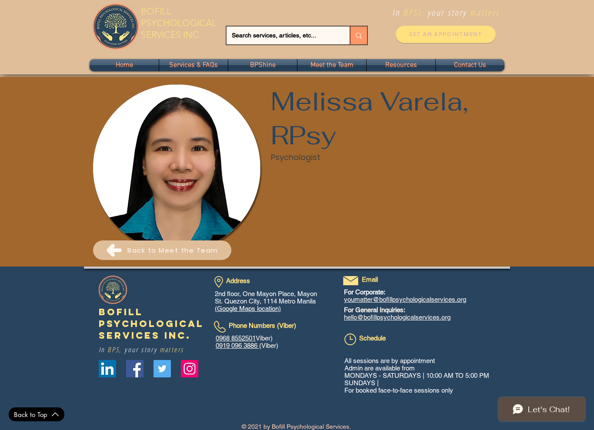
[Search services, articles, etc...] (358, 35)
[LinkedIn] (107, 368)
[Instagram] (189, 368)
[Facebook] (134, 368)
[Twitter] (162, 368)
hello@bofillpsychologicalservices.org (397, 317)
